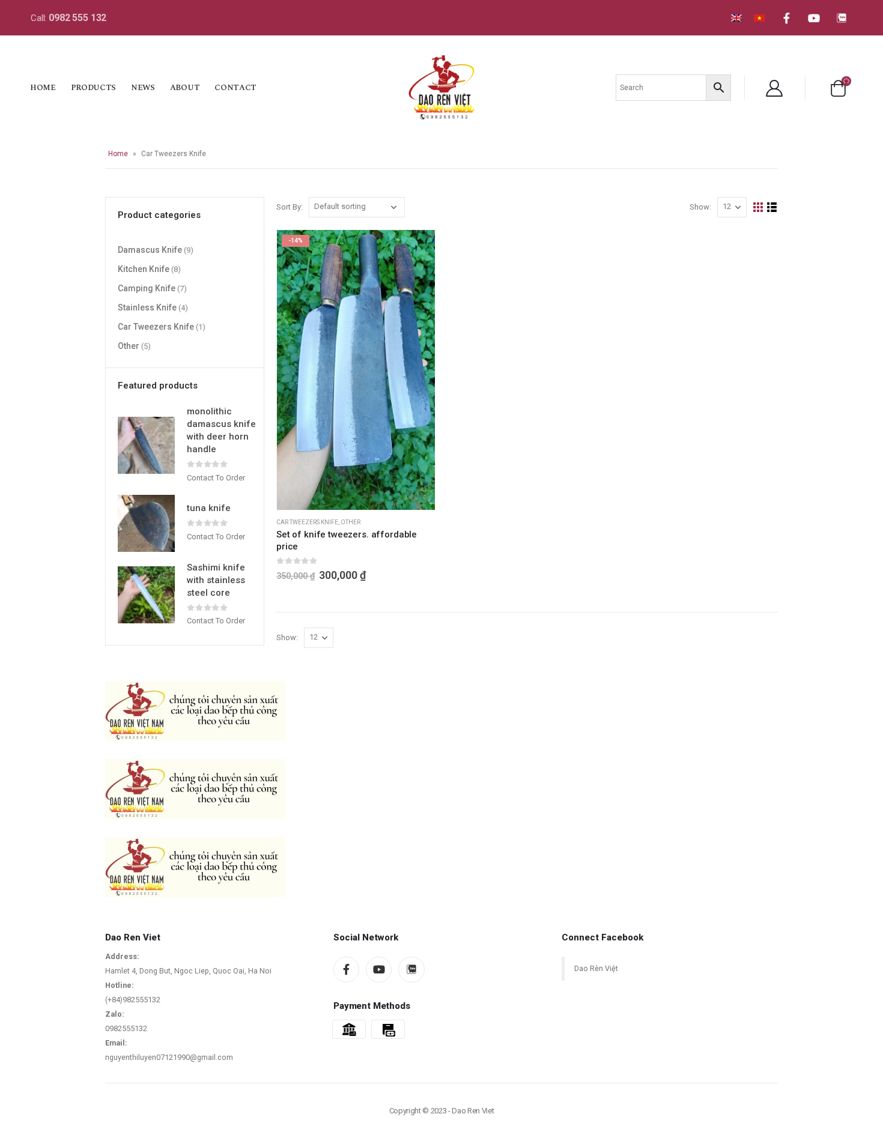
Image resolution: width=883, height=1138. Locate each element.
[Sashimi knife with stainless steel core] (146, 594)
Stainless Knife (147, 307)
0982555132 (126, 1028)
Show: (700, 206)
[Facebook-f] (786, 18)
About (184, 88)
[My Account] (774, 87)
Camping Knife (146, 288)
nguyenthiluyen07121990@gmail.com (169, 1057)
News (143, 88)
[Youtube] (814, 18)
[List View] (772, 207)
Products (93, 88)
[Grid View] (758, 207)
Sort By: (289, 206)
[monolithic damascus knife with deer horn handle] (146, 445)
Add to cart (415, 250)
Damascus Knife (150, 250)
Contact (235, 88)
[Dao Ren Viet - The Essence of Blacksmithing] (441, 87)
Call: (68, 18)
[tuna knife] (146, 523)
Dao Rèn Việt (596, 968)
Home (43, 88)
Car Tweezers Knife (307, 522)
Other (350, 522)
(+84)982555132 (132, 999)
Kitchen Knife (143, 269)
